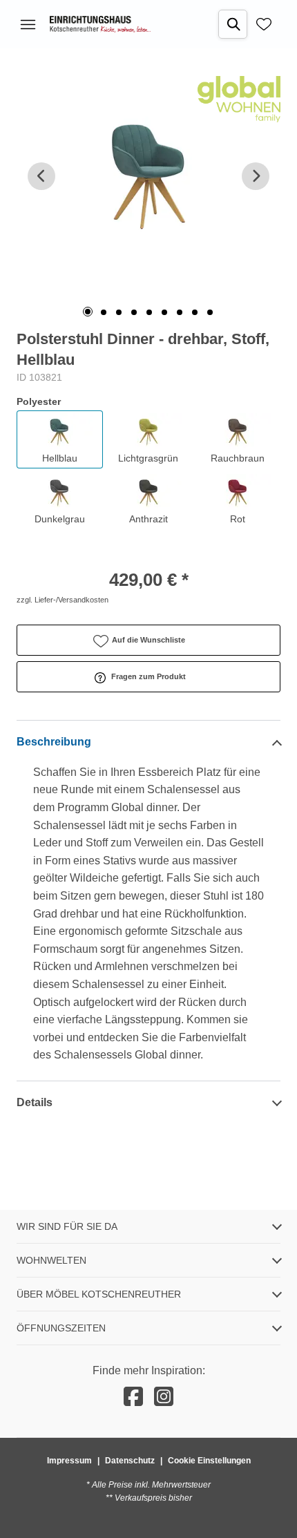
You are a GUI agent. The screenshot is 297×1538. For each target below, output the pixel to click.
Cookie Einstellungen (209, 1460)
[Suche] (233, 24)
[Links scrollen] (41, 176)
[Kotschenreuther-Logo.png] (100, 24)
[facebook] (133, 1397)
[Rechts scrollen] (255, 176)
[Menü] (28, 24)
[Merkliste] (264, 24)
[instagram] (163, 1397)
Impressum (69, 1460)
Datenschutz (130, 1460)
